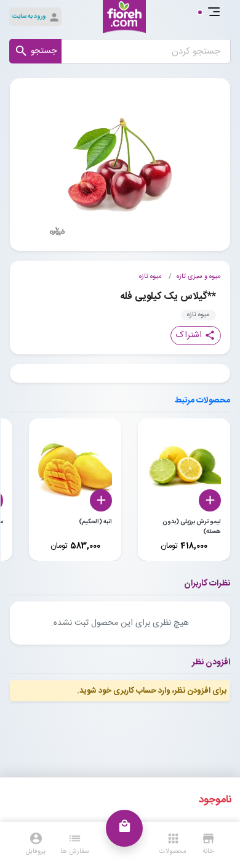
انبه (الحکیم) (95, 522)
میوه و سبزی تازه (199, 276)
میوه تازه (150, 276)
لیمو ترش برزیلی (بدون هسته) (191, 527)
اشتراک (195, 335)
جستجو (35, 51)
